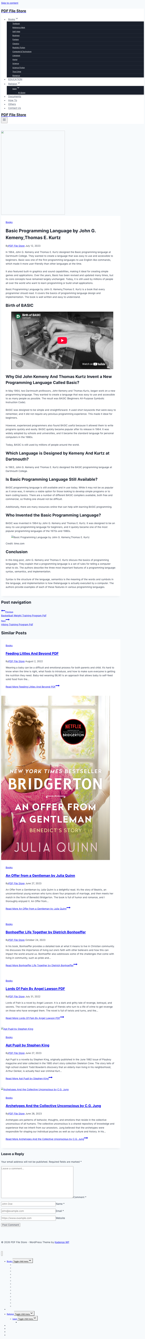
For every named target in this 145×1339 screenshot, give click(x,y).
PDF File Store (16, 245)
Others (12, 104)
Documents (14, 96)
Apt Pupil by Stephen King (27, 1045)
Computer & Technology (22, 51)
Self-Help (16, 31)
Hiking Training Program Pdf (17, 623)
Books (9, 222)
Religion (10, 1314)
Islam (14, 1319)
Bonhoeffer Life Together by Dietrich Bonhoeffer (46, 932)
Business (16, 35)
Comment (79, 1197)
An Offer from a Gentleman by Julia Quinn (40, 875)
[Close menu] (2, 1253)
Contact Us (14, 108)
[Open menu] (4, 120)
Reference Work (18, 27)
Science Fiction (18, 68)
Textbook (16, 23)
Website (60, 1218)
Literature (16, 55)
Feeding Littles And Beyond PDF (32, 653)
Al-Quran (21, 93)
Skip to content (9, 3)
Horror (14, 59)
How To (12, 100)
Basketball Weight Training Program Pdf (23, 614)
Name (60, 1203)
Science (15, 63)
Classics (15, 43)
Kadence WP (62, 1242)
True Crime (16, 71)
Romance (16, 75)
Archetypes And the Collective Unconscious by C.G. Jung (53, 1106)
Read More (31, 686)
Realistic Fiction (18, 47)
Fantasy (15, 39)
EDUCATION (15, 79)
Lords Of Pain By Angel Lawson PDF (35, 989)
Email (60, 1211)
